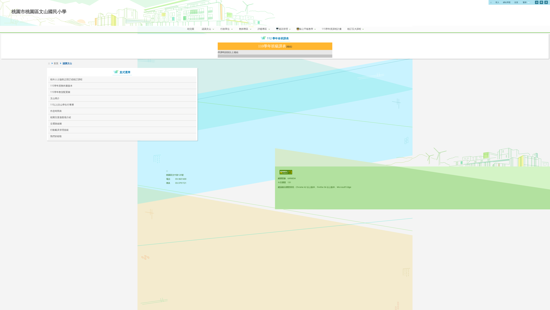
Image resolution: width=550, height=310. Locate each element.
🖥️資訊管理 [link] (282, 28)
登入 (497, 2)
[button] (213, 29)
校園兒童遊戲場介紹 (60, 117)
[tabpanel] (275, 50)
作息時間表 (56, 111)
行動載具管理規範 (59, 129)
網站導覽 (506, 2)
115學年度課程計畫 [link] (332, 28)
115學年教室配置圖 (60, 92)
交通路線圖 (56, 123)
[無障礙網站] (286, 173)
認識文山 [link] (206, 28)
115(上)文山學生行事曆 (62, 104)
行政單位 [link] (225, 28)
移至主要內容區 (9, 3)
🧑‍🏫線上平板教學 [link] (304, 28)
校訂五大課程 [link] (354, 28)
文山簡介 (54, 98)
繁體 (525, 2)
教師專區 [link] (243, 28)
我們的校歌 (56, 136)
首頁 (516, 2)
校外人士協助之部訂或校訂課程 (66, 79)
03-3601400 (180, 179)
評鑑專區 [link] (262, 28)
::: (491, 2)
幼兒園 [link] (190, 28)
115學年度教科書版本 (61, 85)
